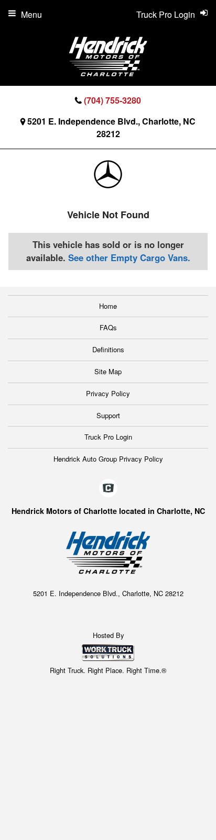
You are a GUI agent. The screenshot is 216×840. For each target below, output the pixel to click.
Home (108, 306)
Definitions (108, 349)
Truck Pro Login (108, 437)
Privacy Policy (108, 393)
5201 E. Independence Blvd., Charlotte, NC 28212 (111, 127)
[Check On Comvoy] (108, 488)
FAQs (108, 327)
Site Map (108, 371)
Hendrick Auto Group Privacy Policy (108, 459)
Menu (31, 14)
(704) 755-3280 (112, 100)
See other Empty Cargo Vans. (129, 257)
